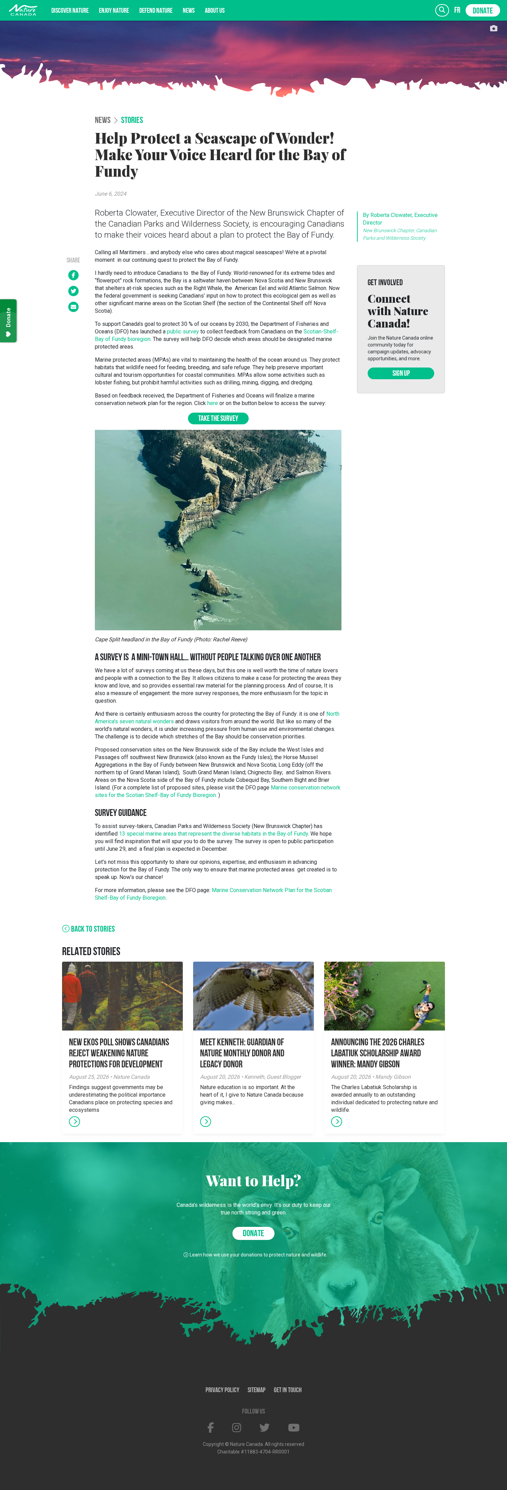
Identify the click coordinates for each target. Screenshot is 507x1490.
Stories (132, 121)
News (189, 11)
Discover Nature (70, 11)
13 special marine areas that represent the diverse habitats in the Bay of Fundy (213, 833)
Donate (483, 11)
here (212, 403)
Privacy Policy (222, 1390)
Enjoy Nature (114, 11)
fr (457, 10)
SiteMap (257, 1390)
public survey (183, 331)
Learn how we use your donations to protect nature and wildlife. (258, 1255)
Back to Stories (92, 929)
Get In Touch (288, 1390)
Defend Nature (155, 11)
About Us (215, 11)
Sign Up (401, 374)
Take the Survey (218, 419)
